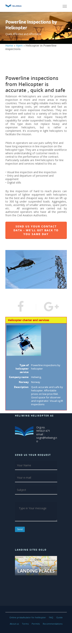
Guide (59, 617)
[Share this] (20, 307)
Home (9, 45)
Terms (25, 623)
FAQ (51, 617)
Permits (36, 623)
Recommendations (52, 623)
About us (14, 623)
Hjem (19, 45)
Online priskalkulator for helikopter (27, 617)
